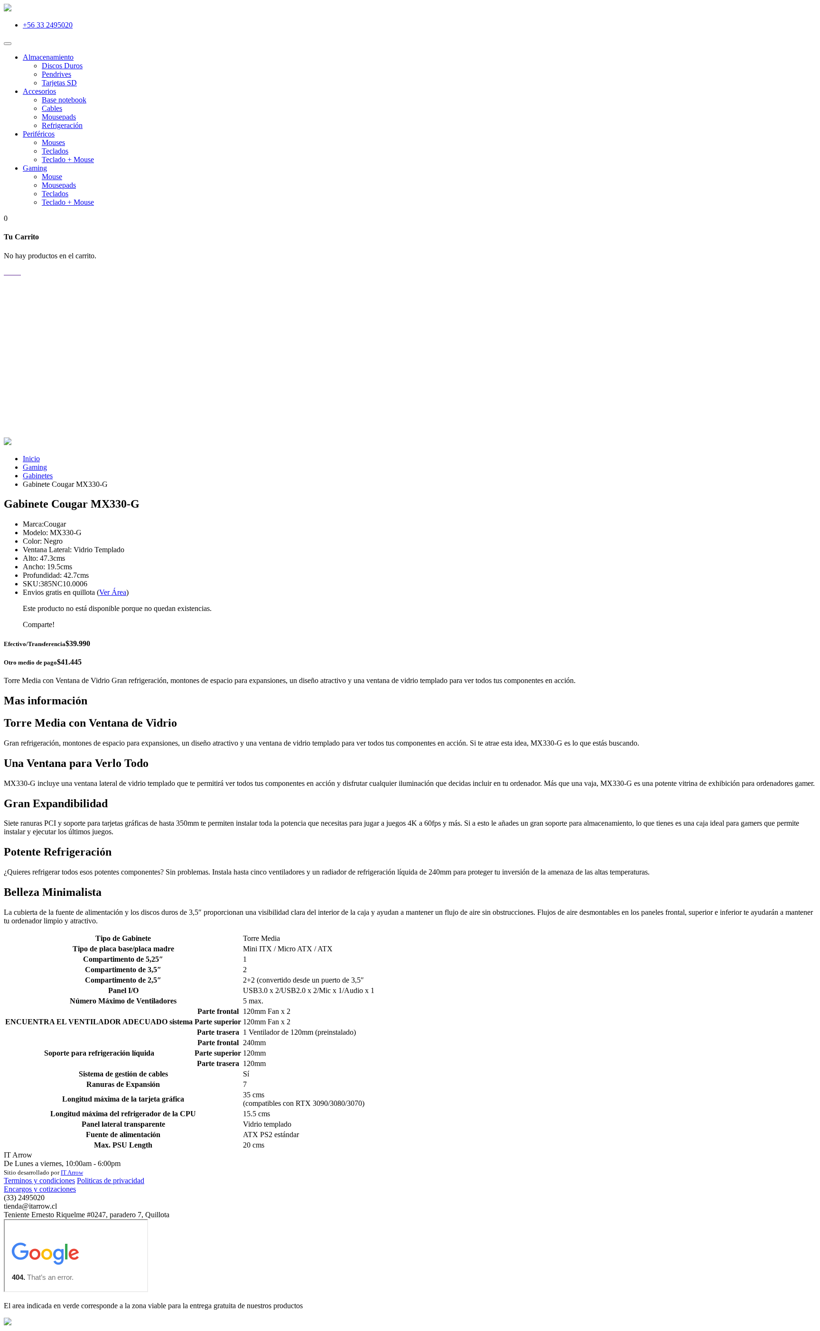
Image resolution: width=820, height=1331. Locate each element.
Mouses (53, 142)
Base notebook (64, 100)
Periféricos (39, 134)
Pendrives (56, 74)
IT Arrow (72, 1172)
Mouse (52, 177)
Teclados (55, 151)
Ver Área (112, 592)
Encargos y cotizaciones (40, 1189)
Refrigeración (62, 125)
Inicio (31, 459)
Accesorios (39, 91)
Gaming (35, 168)
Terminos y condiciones (39, 1180)
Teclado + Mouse (68, 159)
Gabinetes (38, 476)
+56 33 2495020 (48, 25)
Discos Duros (62, 66)
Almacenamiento (48, 57)
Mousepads (59, 117)
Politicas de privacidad (110, 1180)
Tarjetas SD (59, 83)
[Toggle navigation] (7, 43)
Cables (52, 108)
